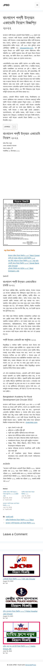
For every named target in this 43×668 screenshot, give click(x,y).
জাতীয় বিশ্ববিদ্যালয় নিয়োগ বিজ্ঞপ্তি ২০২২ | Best (20, 520)
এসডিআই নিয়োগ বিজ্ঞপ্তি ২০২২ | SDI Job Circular (19, 579)
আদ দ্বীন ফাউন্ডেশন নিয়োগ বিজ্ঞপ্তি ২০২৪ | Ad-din (23, 261)
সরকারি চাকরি (9, 517)
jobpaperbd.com (26, 48)
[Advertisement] (21, 176)
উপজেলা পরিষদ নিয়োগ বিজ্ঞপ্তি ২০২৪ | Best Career (24, 255)
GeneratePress (30, 665)
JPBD (6, 5)
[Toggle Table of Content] (13, 127)
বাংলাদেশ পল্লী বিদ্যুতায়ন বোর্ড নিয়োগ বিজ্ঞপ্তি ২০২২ (20, 523)
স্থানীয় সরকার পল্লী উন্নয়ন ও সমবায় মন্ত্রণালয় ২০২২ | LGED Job (10, 494)
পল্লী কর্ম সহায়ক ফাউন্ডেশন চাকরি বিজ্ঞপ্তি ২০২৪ (21, 258)
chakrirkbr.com (31, 422)
